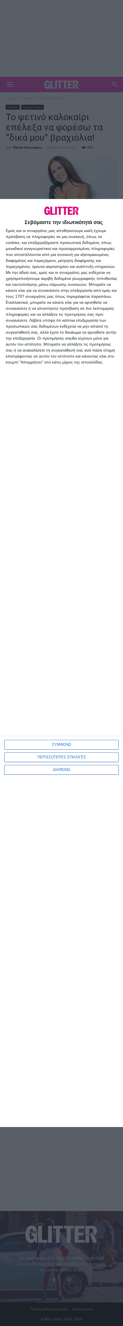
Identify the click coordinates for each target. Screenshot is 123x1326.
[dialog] (61, 663)
